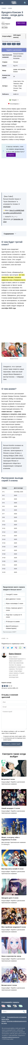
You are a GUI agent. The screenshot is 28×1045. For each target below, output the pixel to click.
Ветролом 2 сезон (8, 777)
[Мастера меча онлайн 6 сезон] (14, 863)
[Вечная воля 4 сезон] (14, 979)
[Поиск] (23, 1009)
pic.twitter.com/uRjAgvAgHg (12, 210)
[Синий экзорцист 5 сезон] (14, 802)
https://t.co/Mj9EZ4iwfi (16, 208)
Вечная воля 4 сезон (9, 983)
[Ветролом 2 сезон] (14, 773)
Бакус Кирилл (15, 651)
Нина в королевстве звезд (11, 954)
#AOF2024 (6, 204)
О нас (3, 1015)
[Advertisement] (14, 173)
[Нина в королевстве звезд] (14, 950)
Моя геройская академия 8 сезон (13, 925)
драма (15, 67)
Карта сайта (5, 1017)
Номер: (4, 485)
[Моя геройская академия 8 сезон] (14, 921)
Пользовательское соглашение (17, 1015)
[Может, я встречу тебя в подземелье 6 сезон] (14, 831)
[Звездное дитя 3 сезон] (14, 892)
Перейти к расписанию (14, 47)
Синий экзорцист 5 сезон (10, 806)
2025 (3, 636)
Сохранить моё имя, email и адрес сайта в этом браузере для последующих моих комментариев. (14, 735)
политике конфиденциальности (10, 1035)
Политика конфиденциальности (17, 1019)
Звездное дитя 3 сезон (9, 895)
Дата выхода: (18, 485)
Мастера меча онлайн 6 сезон (12, 866)
